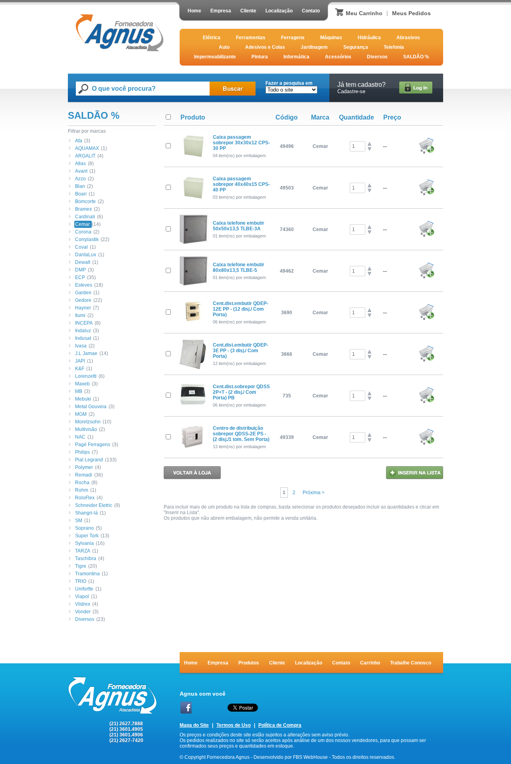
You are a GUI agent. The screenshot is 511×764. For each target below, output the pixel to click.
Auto (224, 47)
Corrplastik (87, 239)
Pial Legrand (89, 460)
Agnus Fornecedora (119, 32)
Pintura (260, 57)
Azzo (80, 179)
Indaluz (83, 330)
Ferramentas (250, 37)
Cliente (248, 11)
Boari (81, 194)
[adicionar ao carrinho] (426, 152)
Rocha (82, 482)
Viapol (82, 596)
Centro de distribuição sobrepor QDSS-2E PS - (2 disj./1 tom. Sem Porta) (241, 433)
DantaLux (85, 254)
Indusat (83, 338)
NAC (80, 437)
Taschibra (85, 558)
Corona (83, 232)
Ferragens (293, 37)
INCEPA (84, 323)
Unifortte (84, 589)
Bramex (83, 209)
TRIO (80, 581)
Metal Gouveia (91, 406)
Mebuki (83, 399)
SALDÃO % (416, 57)
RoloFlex (85, 498)
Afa (78, 141)
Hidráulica (369, 37)
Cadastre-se (351, 91)
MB (78, 391)
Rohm (81, 490)
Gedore (83, 300)
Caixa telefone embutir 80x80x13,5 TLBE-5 (238, 267)
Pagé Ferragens (92, 444)
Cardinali (85, 216)
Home (194, 11)
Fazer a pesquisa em (289, 83)
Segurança (355, 47)
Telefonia (394, 47)
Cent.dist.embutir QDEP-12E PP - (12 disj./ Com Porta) (240, 309)
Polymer (84, 467)
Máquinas (331, 37)
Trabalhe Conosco (410, 663)
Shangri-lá (86, 513)
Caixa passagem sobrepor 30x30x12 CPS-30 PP (241, 142)
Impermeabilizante (215, 57)
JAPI (80, 361)
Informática (296, 57)
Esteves (83, 285)
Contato (311, 11)
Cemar (82, 224)
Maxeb (82, 384)
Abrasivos (408, 37)
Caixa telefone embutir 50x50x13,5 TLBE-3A (238, 225)
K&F (79, 368)
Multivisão (86, 429)
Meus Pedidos (411, 13)
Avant (81, 171)
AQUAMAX (87, 148)
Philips (82, 452)
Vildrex (82, 604)
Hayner (83, 308)
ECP (80, 277)
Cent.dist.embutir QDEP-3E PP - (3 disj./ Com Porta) (240, 350)
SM (78, 520)
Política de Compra (279, 725)
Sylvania (84, 543)
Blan (80, 186)
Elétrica (211, 37)
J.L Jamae (86, 353)
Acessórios (338, 57)
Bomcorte (85, 201)
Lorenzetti (86, 376)
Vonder (83, 611)
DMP (80, 270)
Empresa (220, 11)
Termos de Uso (233, 725)
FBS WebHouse (310, 757)
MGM (81, 414)
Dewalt (82, 262)
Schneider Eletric (93, 505)
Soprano (84, 528)
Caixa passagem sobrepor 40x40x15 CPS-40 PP (241, 184)
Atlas (80, 163)
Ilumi (80, 315)
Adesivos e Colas (265, 47)
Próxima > (314, 492)
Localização (279, 11)
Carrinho (370, 663)
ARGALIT (85, 156)
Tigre (80, 566)
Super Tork (87, 536)
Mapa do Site (194, 725)
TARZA (82, 551)
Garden (83, 292)
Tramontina (87, 573)
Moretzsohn (88, 422)
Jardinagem (314, 47)
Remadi (83, 475)
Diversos (377, 57)
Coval (81, 247)
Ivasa (81, 346)
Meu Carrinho (364, 13)
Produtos (248, 663)
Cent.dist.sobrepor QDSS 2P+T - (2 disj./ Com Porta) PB (241, 392)
